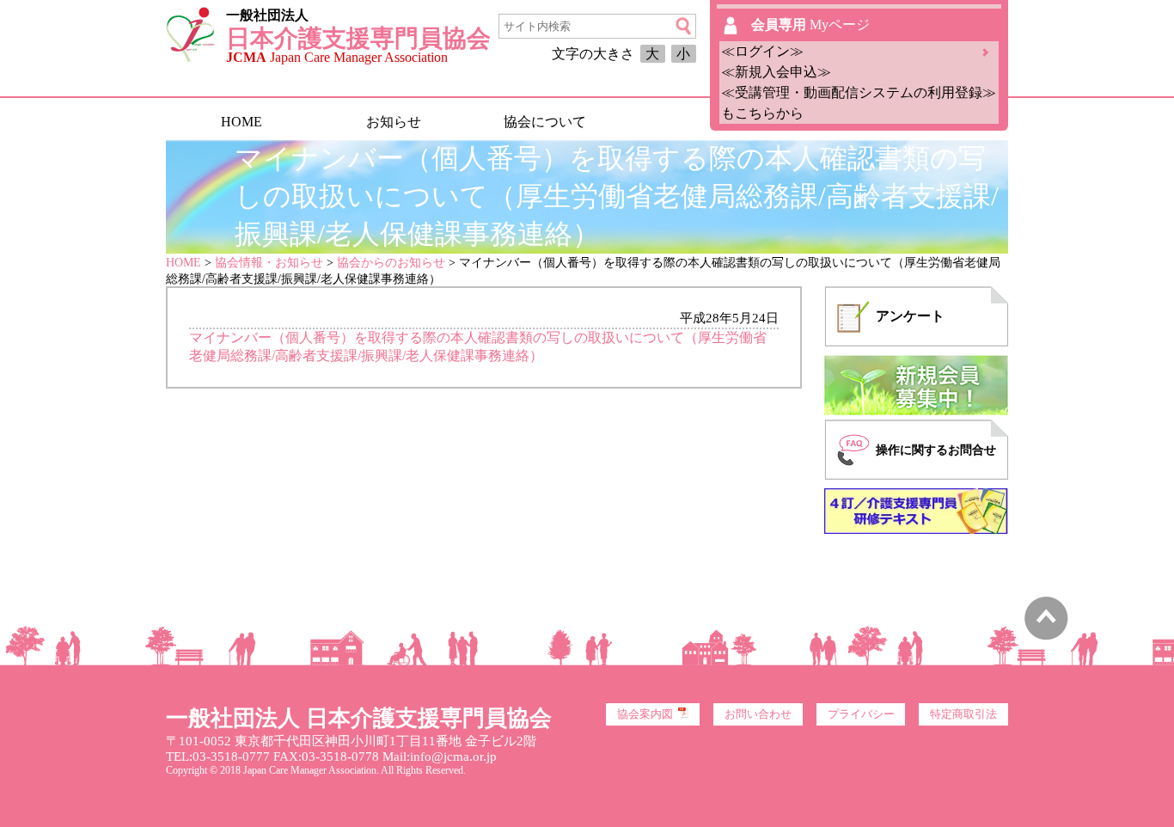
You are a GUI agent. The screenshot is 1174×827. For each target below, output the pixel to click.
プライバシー (861, 714)
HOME (241, 121)
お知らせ (393, 121)
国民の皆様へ (696, 121)
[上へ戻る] (1046, 635)
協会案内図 (645, 714)
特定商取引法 (963, 714)
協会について (545, 121)
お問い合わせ (758, 714)
